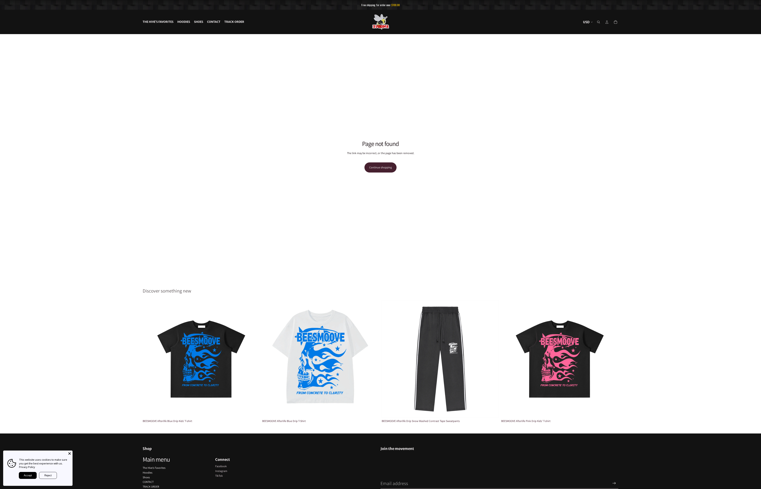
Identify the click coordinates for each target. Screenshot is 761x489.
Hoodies (147, 472)
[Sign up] (614, 483)
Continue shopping (380, 167)
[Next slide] (254, 359)
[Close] (70, 453)
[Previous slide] (149, 359)
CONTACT (148, 482)
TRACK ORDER (151, 486)
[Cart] (615, 22)
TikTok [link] (219, 475)
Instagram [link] (221, 471)
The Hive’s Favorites (154, 468)
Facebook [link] (221, 466)
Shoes (146, 477)
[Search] (598, 22)
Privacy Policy (27, 467)
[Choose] (253, 411)
